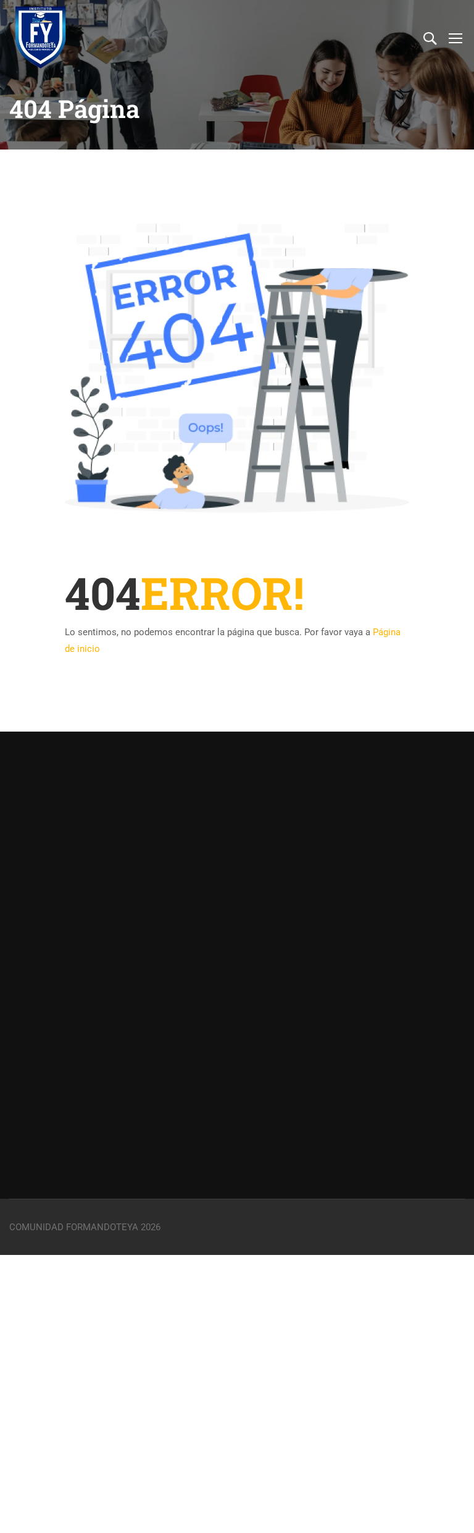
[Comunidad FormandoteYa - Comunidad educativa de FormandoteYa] (40, 37)
